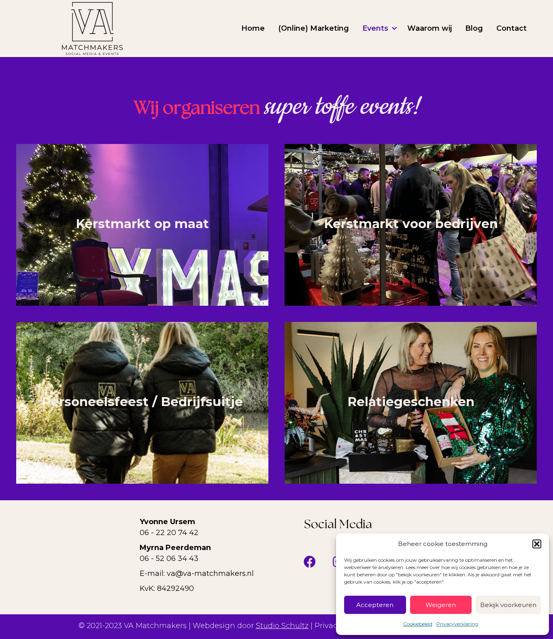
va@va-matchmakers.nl (210, 573)
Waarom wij (429, 28)
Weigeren (440, 605)
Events (375, 28)
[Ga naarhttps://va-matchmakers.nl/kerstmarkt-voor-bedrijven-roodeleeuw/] (411, 225)
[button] (537, 544)
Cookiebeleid (417, 624)
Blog (474, 28)
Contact (511, 28)
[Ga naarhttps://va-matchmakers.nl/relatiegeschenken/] (411, 403)
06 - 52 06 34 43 (169, 558)
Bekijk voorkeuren (508, 605)
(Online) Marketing (313, 28)
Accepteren (374, 605)
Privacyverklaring (457, 624)
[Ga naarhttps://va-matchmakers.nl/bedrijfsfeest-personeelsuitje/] (142, 403)
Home (253, 28)
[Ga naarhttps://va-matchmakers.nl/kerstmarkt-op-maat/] (142, 225)
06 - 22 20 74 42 (169, 532)
